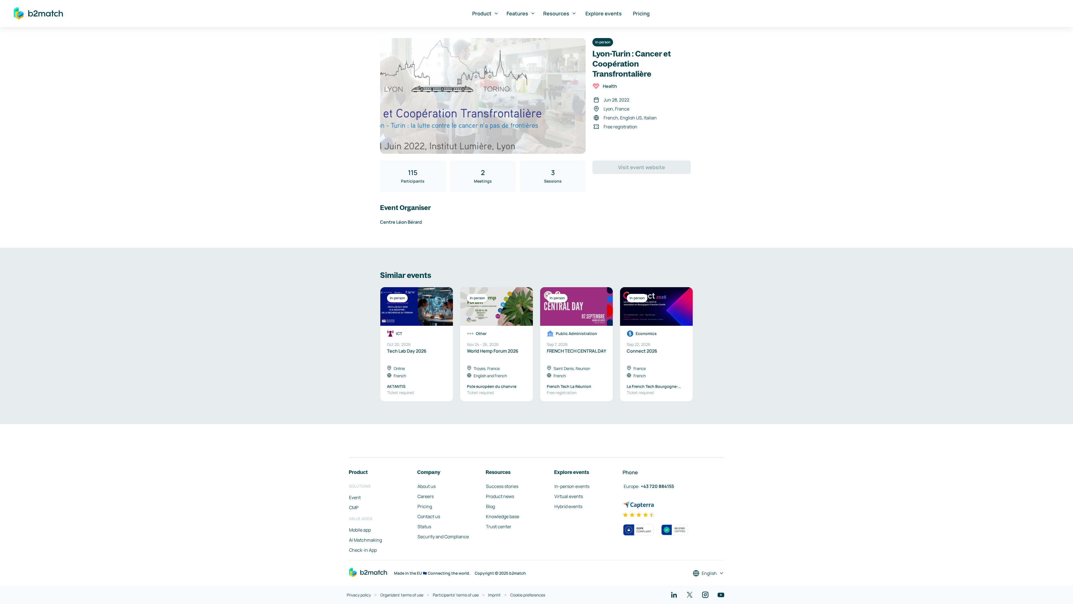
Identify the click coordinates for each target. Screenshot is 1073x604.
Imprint (494, 595)
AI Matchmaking (365, 540)
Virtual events (568, 496)
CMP (354, 507)
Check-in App (363, 550)
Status (424, 526)
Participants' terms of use (456, 595)
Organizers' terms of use (401, 595)
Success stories (502, 486)
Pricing (641, 13)
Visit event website (641, 167)
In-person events (571, 486)
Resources (556, 13)
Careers (425, 496)
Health (610, 86)
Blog (490, 506)
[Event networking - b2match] (38, 13)
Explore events (603, 13)
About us (426, 486)
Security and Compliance (443, 537)
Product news (500, 496)
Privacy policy (359, 595)
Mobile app (360, 530)
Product (482, 13)
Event (355, 497)
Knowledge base (502, 516)
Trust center (498, 526)
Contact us (428, 516)
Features (517, 13)
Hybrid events (568, 506)
